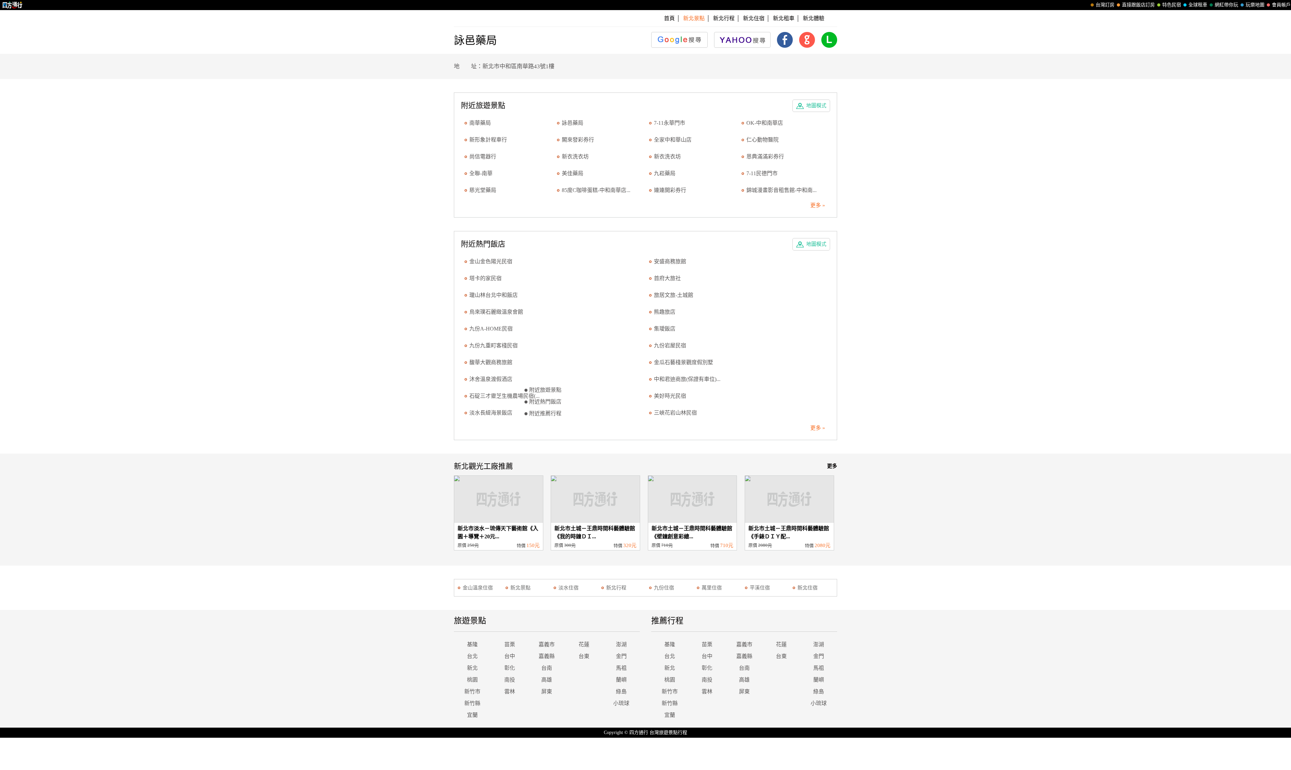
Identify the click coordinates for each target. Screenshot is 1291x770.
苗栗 (509, 644)
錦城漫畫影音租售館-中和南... (781, 190)
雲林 (509, 691)
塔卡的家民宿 (485, 278)
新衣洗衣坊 (575, 156)
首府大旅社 (667, 278)
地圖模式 (816, 105)
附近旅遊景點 (545, 390)
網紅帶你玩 (1226, 4)
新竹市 (472, 691)
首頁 (669, 18)
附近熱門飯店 (545, 402)
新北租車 (783, 18)
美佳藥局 (572, 173)
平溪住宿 (760, 587)
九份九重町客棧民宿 (493, 345)
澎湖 (621, 644)
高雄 (546, 680)
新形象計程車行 (488, 140)
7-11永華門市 (669, 123)
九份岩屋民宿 (670, 345)
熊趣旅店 (664, 312)
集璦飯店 (664, 329)
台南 (546, 668)
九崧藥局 (664, 173)
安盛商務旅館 (670, 261)
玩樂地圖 (1255, 4)
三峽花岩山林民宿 (675, 413)
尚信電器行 (482, 156)
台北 (472, 656)
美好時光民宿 (670, 396)
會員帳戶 (1281, 4)
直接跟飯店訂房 (1138, 4)
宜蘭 (472, 715)
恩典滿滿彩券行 (765, 156)
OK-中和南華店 (764, 123)
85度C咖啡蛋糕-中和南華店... (596, 190)
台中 (509, 656)
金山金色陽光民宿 (490, 261)
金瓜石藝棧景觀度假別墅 (683, 362)
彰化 (509, 668)
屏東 (546, 691)
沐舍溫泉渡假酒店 (490, 379)
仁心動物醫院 (762, 140)
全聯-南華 (481, 173)
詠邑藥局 (572, 123)
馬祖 (621, 668)
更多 (832, 466)
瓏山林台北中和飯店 (493, 295)
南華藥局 (480, 123)
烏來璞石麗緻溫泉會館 (496, 312)
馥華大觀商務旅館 (490, 362)
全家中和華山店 (673, 140)
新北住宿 (754, 18)
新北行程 (724, 18)
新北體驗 (813, 18)
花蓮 (584, 644)
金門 (621, 656)
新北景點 (520, 587)
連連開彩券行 (670, 190)
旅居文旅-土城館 (673, 295)
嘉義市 (547, 644)
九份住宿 (664, 587)
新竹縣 (472, 703)
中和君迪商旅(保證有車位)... (687, 379)
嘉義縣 (547, 656)
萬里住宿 (712, 587)
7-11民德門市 (762, 173)
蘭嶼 (621, 680)
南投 (509, 680)
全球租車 (1197, 4)
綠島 (621, 691)
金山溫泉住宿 (478, 587)
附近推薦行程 (545, 413)
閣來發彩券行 (578, 140)
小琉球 (621, 703)
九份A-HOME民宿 (491, 329)
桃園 (472, 680)
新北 (472, 668)
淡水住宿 (568, 587)
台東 (584, 656)
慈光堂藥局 (482, 190)
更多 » (817, 205)
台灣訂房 (1105, 4)
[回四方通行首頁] (12, 5)
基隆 (472, 644)
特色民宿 (1171, 4)
